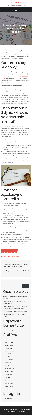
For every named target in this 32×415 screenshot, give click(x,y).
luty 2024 (7, 380)
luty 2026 (7, 339)
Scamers (16, 2)
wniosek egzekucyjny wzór (9, 252)
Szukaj (5, 283)
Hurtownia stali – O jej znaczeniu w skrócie (15, 311)
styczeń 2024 (9, 383)
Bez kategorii (8, 398)
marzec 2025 (8, 363)
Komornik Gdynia (6, 140)
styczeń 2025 (9, 365)
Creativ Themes (20, 411)
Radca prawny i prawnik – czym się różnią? (17, 271)
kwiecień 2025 (9, 360)
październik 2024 (9, 368)
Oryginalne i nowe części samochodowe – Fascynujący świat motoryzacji (15, 265)
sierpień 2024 (9, 374)
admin (4, 256)
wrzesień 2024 (9, 371)
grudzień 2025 (9, 345)
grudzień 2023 (9, 386)
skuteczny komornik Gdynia (9, 250)
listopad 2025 (9, 348)
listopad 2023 (9, 389)
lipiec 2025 (8, 354)
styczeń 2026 (9, 342)
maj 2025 (7, 357)
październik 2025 (9, 351)
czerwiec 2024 (9, 377)
